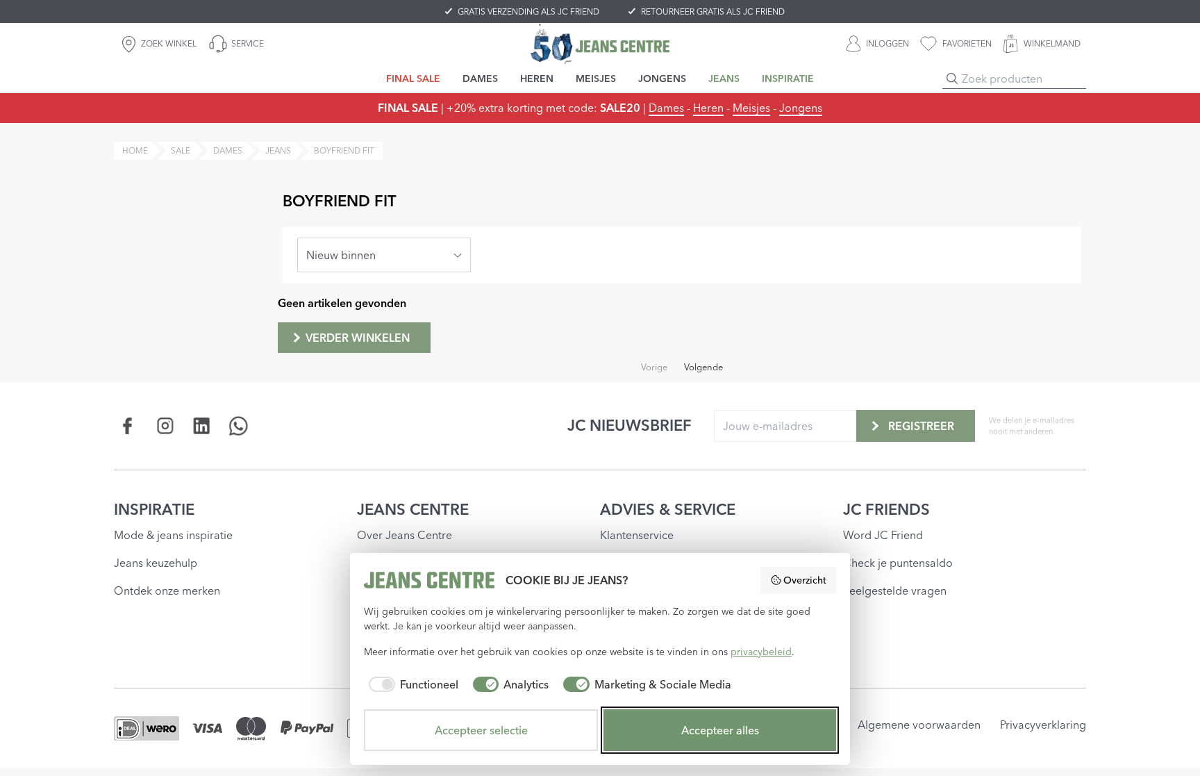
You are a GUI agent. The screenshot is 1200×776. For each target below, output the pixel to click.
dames (227, 150)
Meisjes (751, 108)
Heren (708, 108)
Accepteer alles (720, 730)
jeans (278, 150)
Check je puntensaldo (898, 563)
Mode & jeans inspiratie (173, 535)
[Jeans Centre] (600, 43)
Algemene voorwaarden (919, 725)
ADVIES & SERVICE (667, 509)
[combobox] (384, 255)
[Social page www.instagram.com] (165, 425)
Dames (666, 108)
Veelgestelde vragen (895, 590)
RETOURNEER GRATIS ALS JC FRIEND (713, 11)
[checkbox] (411, 684)
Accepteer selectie (481, 730)
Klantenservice (637, 535)
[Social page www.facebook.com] (128, 425)
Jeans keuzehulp (155, 563)
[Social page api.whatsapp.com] (238, 425)
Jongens (800, 108)
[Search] (952, 78)
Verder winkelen (358, 338)
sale (180, 150)
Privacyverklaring (1043, 725)
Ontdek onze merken (167, 590)
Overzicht (804, 580)
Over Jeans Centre (404, 535)
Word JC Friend (883, 535)
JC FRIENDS (886, 509)
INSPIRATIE (154, 509)
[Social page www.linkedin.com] (202, 425)
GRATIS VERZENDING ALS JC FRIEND (528, 11)
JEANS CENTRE (413, 509)
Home (135, 150)
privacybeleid (761, 651)
